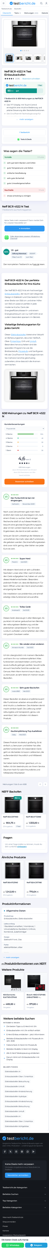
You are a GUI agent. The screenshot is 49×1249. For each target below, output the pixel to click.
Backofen (17, 9)
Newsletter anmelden (18, 1175)
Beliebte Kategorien (12, 1207)
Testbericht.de (6, 9)
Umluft (33, 341)
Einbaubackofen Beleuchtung (17, 1106)
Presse (5, 1226)
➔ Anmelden (24, 228)
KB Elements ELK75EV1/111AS (10, 996)
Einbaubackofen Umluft (14, 1086)
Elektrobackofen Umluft (14, 1111)
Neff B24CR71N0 (34, 882)
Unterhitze (16, 341)
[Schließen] (45, 1240)
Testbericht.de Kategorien (15, 1187)
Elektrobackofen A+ (13, 1071)
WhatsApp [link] (14, 1245)
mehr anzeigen (26, 119)
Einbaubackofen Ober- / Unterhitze (19, 1076)
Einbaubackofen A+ (13, 1116)
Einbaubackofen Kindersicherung (18, 1101)
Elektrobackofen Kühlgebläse (17, 1126)
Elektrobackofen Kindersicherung (18, 1091)
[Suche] (41, 3)
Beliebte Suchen (10, 1194)
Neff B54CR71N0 (10, 817)
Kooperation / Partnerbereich (14, 1235)
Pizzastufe (23, 351)
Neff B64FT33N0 (33, 817)
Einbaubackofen (12, 294)
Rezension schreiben (24, 481)
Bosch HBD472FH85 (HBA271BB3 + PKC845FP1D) (36, 997)
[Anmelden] (46, 3)
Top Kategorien (10, 1201)
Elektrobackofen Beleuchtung (17, 1081)
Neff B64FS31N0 (10, 882)
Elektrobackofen (18, 334)
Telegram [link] (38, 1245)
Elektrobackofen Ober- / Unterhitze (19, 1121)
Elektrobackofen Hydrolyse (16, 1096)
